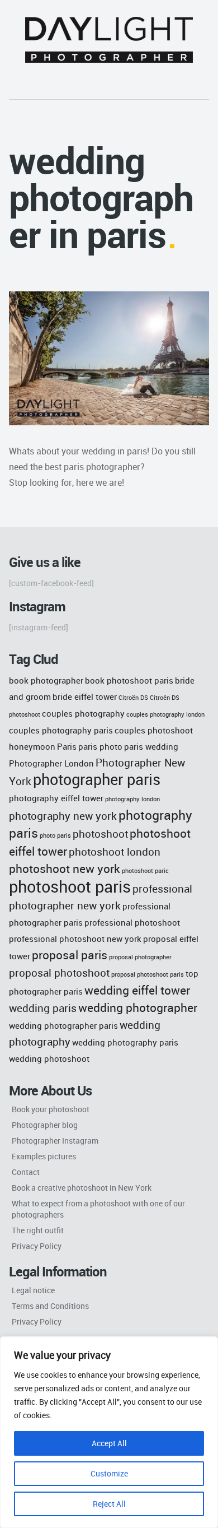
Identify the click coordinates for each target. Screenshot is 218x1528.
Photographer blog (45, 1125)
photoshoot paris (70, 886)
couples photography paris (61, 730)
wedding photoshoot (49, 1058)
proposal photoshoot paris (147, 974)
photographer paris (96, 779)
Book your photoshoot (50, 1109)
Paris (67, 746)
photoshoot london (114, 851)
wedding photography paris (125, 1042)
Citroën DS (133, 698)
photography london (132, 799)
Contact (26, 1172)
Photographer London (51, 763)
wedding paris (43, 1008)
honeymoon (32, 746)
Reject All (109, 1503)
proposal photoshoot (59, 972)
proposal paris (69, 954)
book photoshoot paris (129, 680)
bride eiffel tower (85, 696)
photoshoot (100, 833)
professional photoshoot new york (75, 938)
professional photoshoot (132, 922)
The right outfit (38, 1230)
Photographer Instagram (55, 1140)
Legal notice (33, 1290)
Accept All (109, 1443)
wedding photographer (137, 1007)
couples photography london (165, 714)
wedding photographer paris (63, 1025)
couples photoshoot (154, 730)
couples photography (83, 713)
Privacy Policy (36, 1246)
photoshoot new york (64, 868)
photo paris (55, 835)
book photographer (46, 680)
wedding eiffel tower (137, 990)
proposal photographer (140, 957)
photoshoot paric (145, 871)
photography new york (63, 816)
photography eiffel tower (56, 798)
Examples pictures (44, 1156)
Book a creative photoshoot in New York (81, 1187)
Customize (109, 1473)
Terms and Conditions (50, 1306)
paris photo (100, 746)
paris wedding (151, 746)
